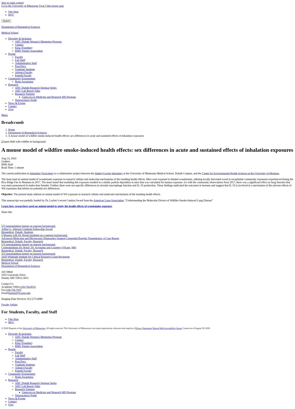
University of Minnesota (34, 328)
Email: (4, 293)
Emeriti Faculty (23, 370)
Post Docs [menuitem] (20, 66)
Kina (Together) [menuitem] (23, 47)
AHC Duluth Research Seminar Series (36, 383)
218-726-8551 (28, 286)
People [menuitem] (12, 53)
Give (10, 404)
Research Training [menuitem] (25, 93)
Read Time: (7, 167)
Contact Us (7, 283)
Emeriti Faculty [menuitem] (23, 75)
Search (6, 21)
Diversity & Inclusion (19, 333)
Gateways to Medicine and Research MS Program (49, 392)
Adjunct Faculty (23, 367)
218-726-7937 (14, 290)
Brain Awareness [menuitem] (24, 81)
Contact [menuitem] (19, 44)
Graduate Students (25, 364)
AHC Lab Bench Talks (27, 386)
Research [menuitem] (13, 84)
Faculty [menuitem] (19, 57)
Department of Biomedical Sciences (20, 26)
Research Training (25, 389)
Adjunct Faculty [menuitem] (23, 72)
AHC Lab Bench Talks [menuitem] (27, 90)
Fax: (3, 290)
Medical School (9, 32)
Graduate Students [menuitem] (25, 69)
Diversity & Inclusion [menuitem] (19, 38)
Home (11, 129)
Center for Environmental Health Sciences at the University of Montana (240, 173)
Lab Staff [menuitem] (20, 60)
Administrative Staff (26, 358)
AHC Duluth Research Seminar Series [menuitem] (36, 87)
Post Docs (20, 361)
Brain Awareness (24, 377)
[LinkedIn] (147, 222)
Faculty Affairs (9, 304)
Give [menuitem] (10, 109)
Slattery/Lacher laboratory (109, 173)
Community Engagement (21, 373)
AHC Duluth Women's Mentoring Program (38, 337)
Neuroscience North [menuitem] (26, 100)
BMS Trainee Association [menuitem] (29, 50)
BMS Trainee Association (29, 346)
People (12, 349)
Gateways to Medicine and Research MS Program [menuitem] (49, 97)
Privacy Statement (143, 328)
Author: (6, 161)
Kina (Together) (23, 343)
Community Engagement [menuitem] (21, 78)
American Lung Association (108, 200)
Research (13, 380)
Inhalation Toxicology (42, 173)
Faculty (19, 352)
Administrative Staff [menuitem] (26, 63)
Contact (19, 340)
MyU (11, 14)
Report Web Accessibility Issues (167, 328)
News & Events (16, 398)
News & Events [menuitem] (16, 103)
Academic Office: (10, 286)
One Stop (13, 11)
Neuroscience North (26, 395)
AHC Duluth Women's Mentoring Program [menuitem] (38, 41)
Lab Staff (20, 355)
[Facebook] (147, 216)
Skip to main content (12, 2)
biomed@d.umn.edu (19, 293)
